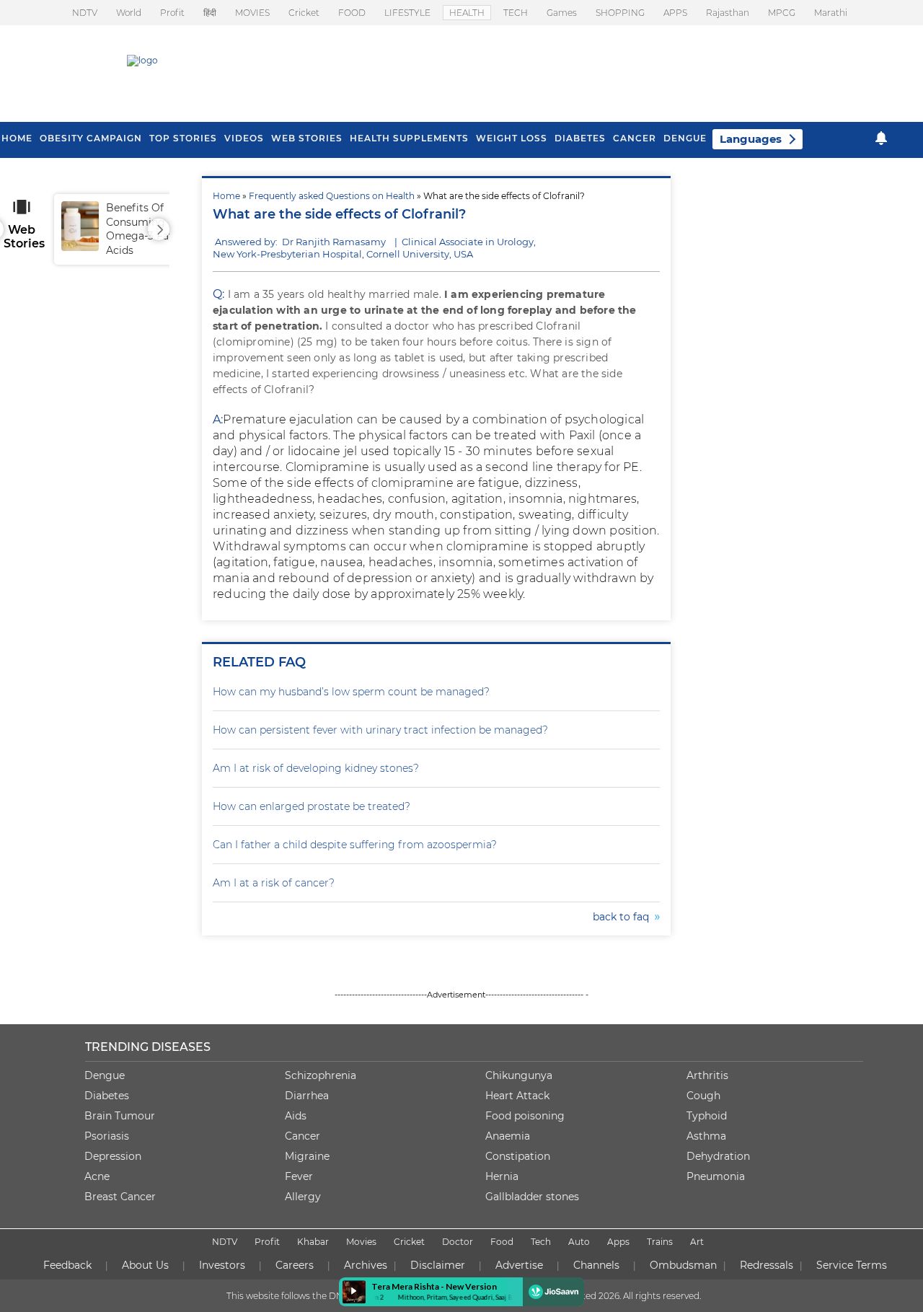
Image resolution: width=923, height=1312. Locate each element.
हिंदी (209, 12)
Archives (365, 1265)
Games (562, 12)
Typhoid (706, 1115)
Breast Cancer (120, 1196)
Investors (222, 1265)
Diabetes (106, 1095)
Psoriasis (106, 1136)
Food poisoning (525, 1115)
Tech (541, 1241)
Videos (244, 138)
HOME (16, 138)
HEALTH (467, 12)
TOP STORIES (183, 138)
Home (226, 195)
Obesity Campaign (91, 138)
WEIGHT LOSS (511, 138)
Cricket (303, 12)
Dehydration (718, 1156)
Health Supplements (409, 138)
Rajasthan (727, 12)
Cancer (634, 138)
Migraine (307, 1156)
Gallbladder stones (532, 1196)
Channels (596, 1265)
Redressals (766, 1265)
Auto (579, 1241)
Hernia (501, 1176)
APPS (675, 12)
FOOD (352, 12)
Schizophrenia (320, 1075)
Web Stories (307, 138)
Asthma (706, 1136)
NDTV (84, 12)
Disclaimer (437, 1265)
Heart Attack (517, 1095)
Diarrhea (307, 1095)
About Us (145, 1265)
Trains (660, 1241)
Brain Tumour (119, 1115)
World (128, 12)
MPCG (781, 12)
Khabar (313, 1241)
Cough (703, 1095)
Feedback (67, 1265)
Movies (361, 1241)
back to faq (624, 916)
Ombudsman (683, 1265)
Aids (295, 1115)
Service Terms (851, 1265)
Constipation (517, 1156)
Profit (172, 12)
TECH (515, 12)
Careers (294, 1265)
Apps (618, 1241)
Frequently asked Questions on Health (332, 195)
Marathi (830, 12)
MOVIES (252, 12)
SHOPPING (620, 12)
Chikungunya (518, 1075)
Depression (112, 1156)
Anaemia (507, 1136)
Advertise (519, 1265)
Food (501, 1241)
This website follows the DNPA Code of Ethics (322, 1295)
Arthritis (707, 1075)
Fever (299, 1176)
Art (697, 1241)
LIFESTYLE (407, 12)
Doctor (457, 1241)
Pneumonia (715, 1176)
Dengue (685, 138)
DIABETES (580, 138)
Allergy (303, 1196)
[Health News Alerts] (881, 138)
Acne (97, 1176)
